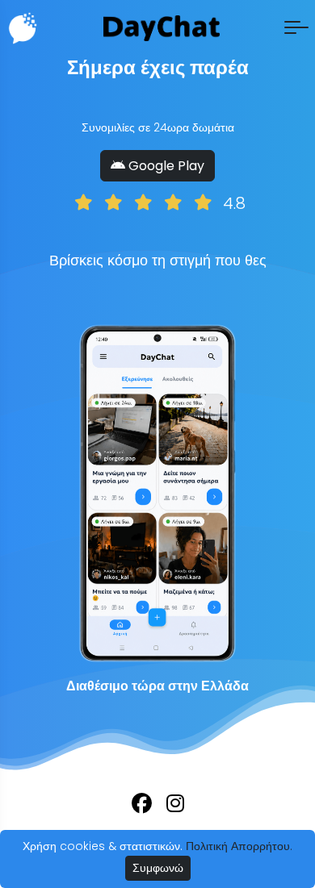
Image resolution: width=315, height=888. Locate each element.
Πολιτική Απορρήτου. (239, 846)
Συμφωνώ (157, 868)
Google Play (164, 165)
